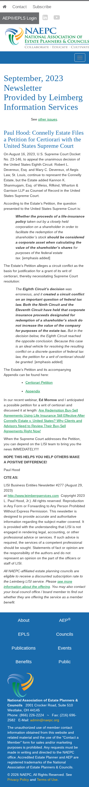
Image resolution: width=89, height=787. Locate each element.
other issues (47, 119)
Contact (19, 6)
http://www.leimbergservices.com (33, 496)
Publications (24, 648)
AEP (64, 620)
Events (64, 648)
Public (65, 661)
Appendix (32, 391)
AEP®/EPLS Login (19, 18)
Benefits (24, 661)
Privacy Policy (18, 780)
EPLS (23, 634)
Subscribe (42, 6)
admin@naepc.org (44, 720)
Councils (64, 634)
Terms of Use (47, 780)
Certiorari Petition (39, 382)
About (23, 620)
